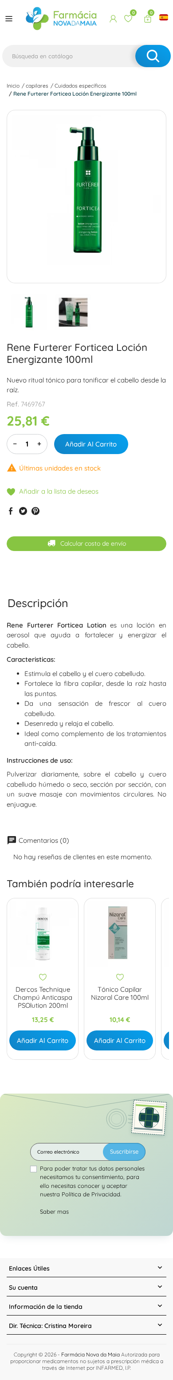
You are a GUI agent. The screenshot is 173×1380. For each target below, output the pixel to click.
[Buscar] (153, 56)
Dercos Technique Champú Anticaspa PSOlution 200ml (42, 998)
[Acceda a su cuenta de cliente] (113, 18)
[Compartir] (11, 511)
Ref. (13, 404)
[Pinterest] (35, 511)
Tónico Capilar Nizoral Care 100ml (120, 994)
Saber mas (54, 1211)
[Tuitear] (23, 511)
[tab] (38, 603)
